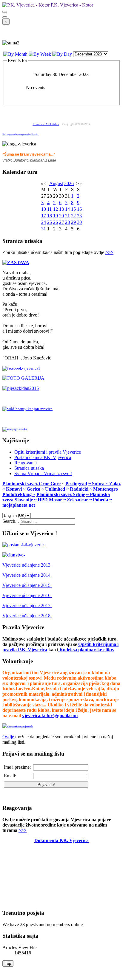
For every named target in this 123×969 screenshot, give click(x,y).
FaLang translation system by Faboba (20, 134)
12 (55, 209)
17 (43, 215)
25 (49, 222)
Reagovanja (25, 462)
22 (73, 215)
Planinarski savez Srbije (60, 494)
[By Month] (15, 54)
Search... (10, 521)
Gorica (34, 489)
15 (73, 209)
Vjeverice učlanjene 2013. (27, 565)
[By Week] (40, 54)
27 (61, 222)
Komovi (14, 489)
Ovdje (8, 736)
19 (55, 215)
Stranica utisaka (29, 468)
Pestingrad (76, 483)
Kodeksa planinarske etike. (86, 649)
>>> (109, 252)
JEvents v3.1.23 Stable (46, 124)
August (56, 183)
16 (79, 209)
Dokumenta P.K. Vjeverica (61, 840)
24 (43, 222)
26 (55, 222)
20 (61, 215)
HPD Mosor (50, 499)
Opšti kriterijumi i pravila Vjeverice (47, 452)
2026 (69, 183)
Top (8, 963)
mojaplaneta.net (18, 505)
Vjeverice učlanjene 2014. (27, 575)
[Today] (62, 54)
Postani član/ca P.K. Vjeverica (42, 457)
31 (43, 228)
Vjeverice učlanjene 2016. (27, 595)
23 (79, 215)
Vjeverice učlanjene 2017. (27, 605)
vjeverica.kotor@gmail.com (50, 715)
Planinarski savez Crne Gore (31, 483)
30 (79, 222)
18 (49, 215)
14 (67, 209)
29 (73, 222)
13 (61, 209)
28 (67, 222)
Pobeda (100, 499)
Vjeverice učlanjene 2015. (27, 585)
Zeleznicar (78, 499)
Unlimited (55, 489)
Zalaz (115, 483)
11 (49, 209)
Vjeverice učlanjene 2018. (27, 615)
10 (43, 209)
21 (67, 215)
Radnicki (79, 489)
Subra (99, 483)
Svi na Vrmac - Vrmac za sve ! (43, 473)
